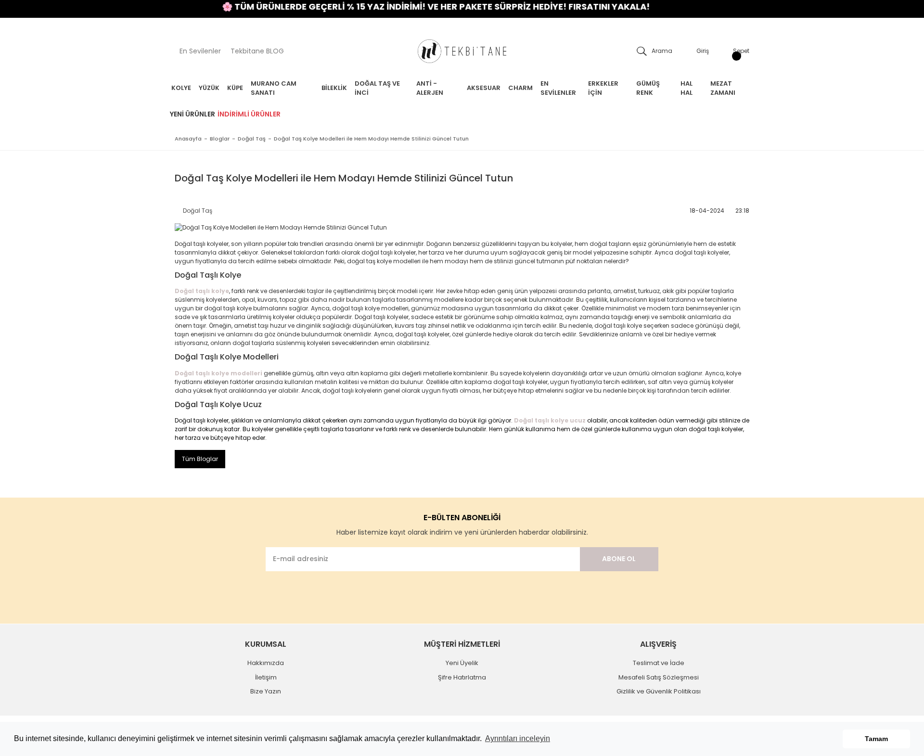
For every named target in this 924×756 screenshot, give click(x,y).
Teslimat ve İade (658, 662)
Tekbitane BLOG (257, 51)
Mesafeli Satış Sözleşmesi (658, 677)
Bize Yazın (265, 691)
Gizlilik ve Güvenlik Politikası (658, 691)
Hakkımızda (265, 662)
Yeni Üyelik (462, 662)
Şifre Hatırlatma (462, 677)
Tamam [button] (876, 739)
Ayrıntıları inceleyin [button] (517, 738)
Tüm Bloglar (200, 459)
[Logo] (462, 51)
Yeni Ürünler (192, 114)
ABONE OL (619, 559)
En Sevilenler (200, 51)
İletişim (266, 677)
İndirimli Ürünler (249, 114)
